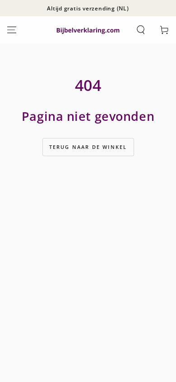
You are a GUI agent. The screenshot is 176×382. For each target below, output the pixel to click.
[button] (141, 30)
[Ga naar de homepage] (88, 30)
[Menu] (11, 30)
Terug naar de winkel (88, 146)
